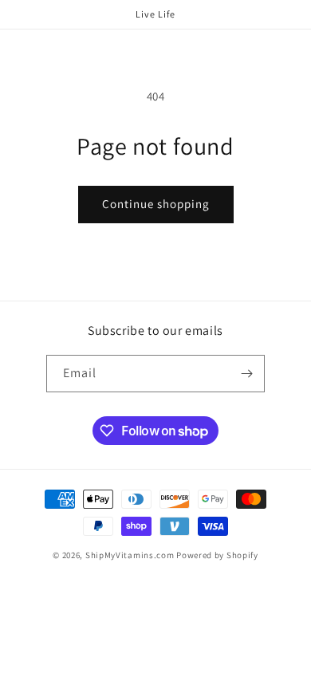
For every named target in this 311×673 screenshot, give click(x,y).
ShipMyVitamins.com (130, 555)
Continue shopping (156, 203)
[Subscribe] (246, 373)
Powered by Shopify (217, 555)
